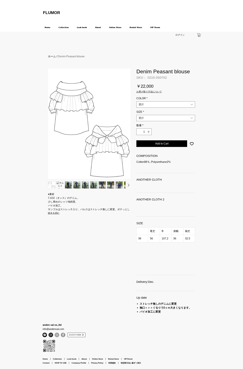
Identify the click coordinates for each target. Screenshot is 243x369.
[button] (199, 35)
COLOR (141, 98)
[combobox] (165, 104)
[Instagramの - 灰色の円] (57, 335)
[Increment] (148, 132)
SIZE (140, 111)
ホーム (52, 56)
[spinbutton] (144, 132)
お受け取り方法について (149, 91)
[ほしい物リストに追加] (191, 143)
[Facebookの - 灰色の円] (63, 335)
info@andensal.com (53, 329)
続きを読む (54, 213)
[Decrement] (139, 132)
